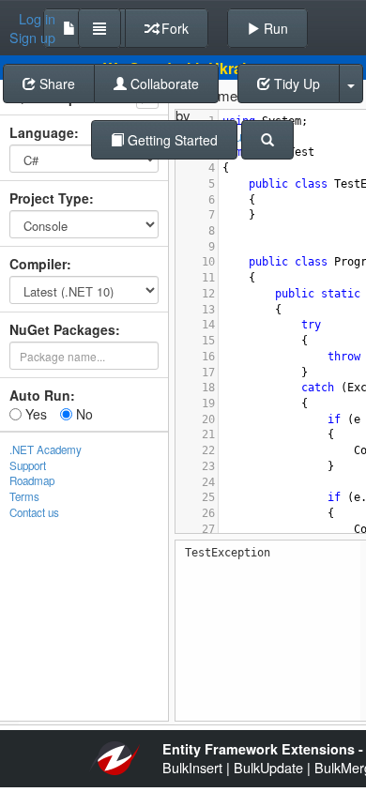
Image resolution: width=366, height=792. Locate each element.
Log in (37, 18)
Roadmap (31, 480)
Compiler (38, 263)
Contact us (34, 512)
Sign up (32, 37)
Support (27, 465)
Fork (173, 28)
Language (41, 132)
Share (55, 83)
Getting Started (171, 139)
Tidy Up (295, 83)
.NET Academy (45, 449)
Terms (24, 496)
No (82, 413)
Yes (34, 413)
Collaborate (163, 83)
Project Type (49, 198)
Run (274, 28)
